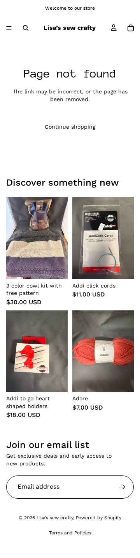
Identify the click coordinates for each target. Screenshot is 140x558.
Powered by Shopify (98, 517)
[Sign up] (122, 487)
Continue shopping (70, 127)
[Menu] (9, 28)
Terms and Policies (70, 533)
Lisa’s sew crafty (55, 517)
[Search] (25, 27)
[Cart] (130, 27)
